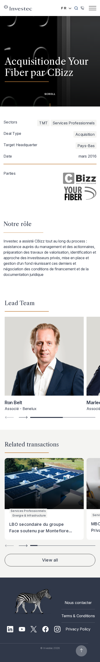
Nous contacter (78, 602)
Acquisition (85, 134)
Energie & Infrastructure (29, 515)
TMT (43, 123)
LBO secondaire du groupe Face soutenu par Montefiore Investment (39, 531)
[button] (23, 417)
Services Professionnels (74, 123)
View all (50, 560)
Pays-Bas (86, 145)
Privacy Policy (78, 629)
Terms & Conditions (78, 616)
